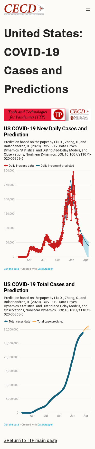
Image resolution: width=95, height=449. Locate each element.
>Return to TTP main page (30, 440)
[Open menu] (88, 10)
